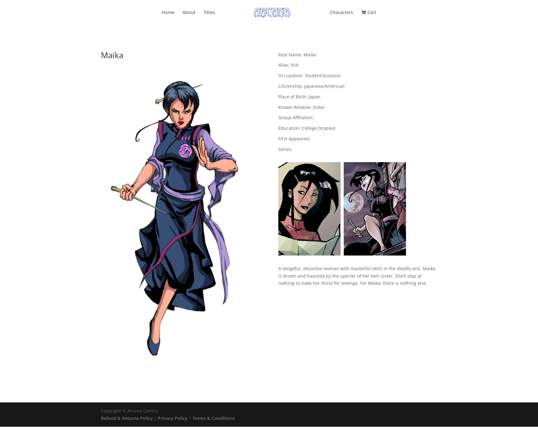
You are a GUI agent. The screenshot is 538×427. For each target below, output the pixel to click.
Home (168, 12)
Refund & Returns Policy (127, 418)
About (189, 12)
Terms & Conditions (213, 418)
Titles (209, 12)
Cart (371, 12)
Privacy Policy (173, 418)
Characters (341, 12)
